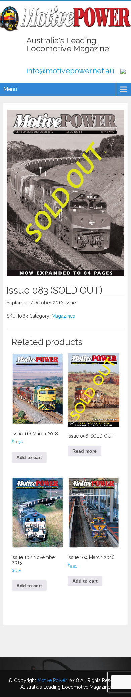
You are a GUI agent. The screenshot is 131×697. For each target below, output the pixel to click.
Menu (10, 89)
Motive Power (52, 680)
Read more (84, 451)
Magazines (63, 316)
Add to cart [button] (29, 457)
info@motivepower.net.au (70, 70)
